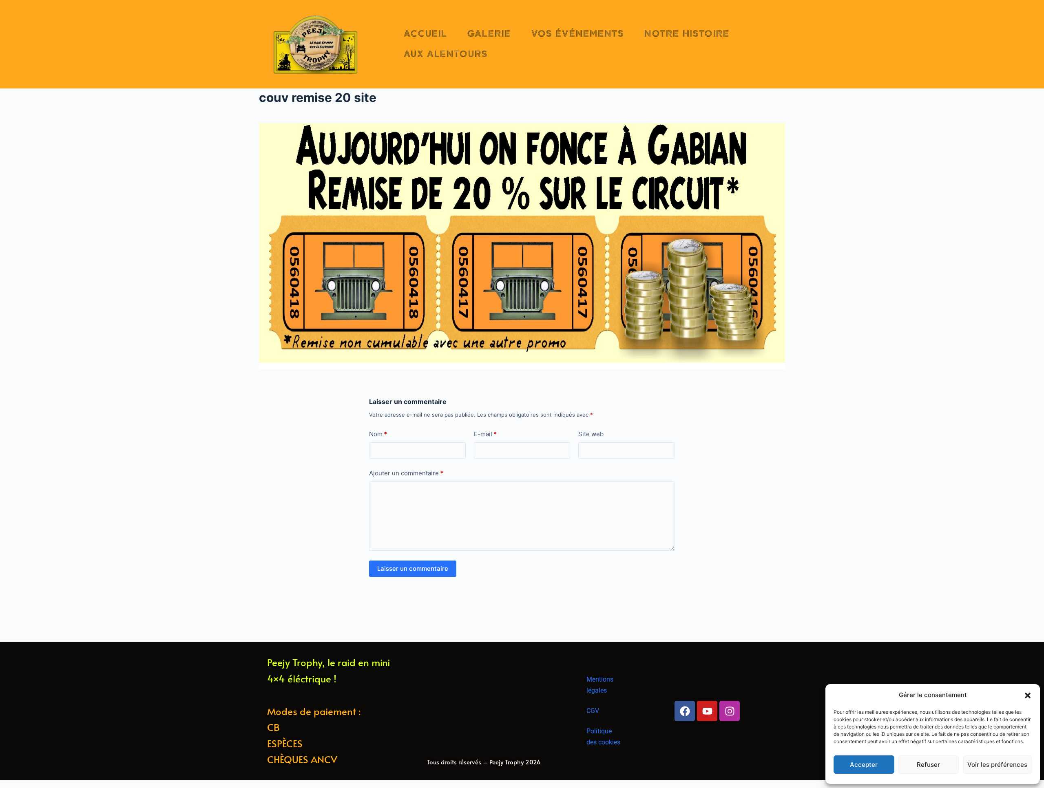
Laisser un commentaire (412, 568)
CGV (592, 711)
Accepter (864, 764)
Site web (591, 434)
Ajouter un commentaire (406, 473)
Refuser (928, 764)
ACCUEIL (425, 34)
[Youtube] (707, 711)
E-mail (485, 434)
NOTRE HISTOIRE (686, 34)
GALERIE (489, 34)
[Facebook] (685, 711)
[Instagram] (729, 711)
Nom (378, 434)
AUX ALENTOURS (446, 54)
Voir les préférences (997, 764)
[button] (1028, 695)
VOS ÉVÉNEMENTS (577, 34)
